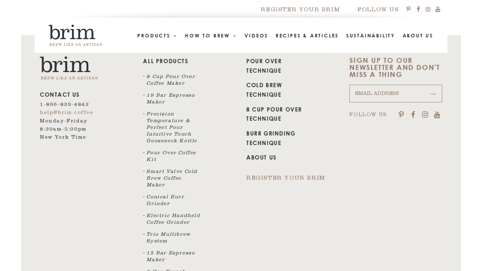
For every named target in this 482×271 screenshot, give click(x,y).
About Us (418, 35)
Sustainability (370, 35)
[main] (241, 135)
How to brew (209, 35)
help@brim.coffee (67, 113)
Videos (256, 35)
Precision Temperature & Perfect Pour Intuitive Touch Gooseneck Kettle (171, 128)
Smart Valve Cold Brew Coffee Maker (172, 179)
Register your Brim (300, 10)
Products (155, 35)
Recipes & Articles (307, 35)
